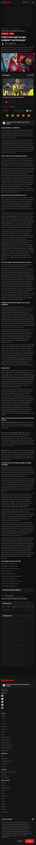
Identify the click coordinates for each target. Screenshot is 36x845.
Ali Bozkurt (10, 595)
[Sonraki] (32, 102)
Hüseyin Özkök (5, 33)
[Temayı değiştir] (32, 2)
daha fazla (30, 75)
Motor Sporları (5, 788)
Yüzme (3, 801)
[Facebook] (30, 111)
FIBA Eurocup (4, 764)
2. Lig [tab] (14, 606)
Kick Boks (4, 796)
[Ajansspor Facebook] (2, 696)
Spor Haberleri (4, 28)
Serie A (3, 734)
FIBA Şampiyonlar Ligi (6, 761)
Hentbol (3, 783)
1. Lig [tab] (8, 606)
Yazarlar (11, 33)
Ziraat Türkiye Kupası (6, 745)
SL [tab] (3, 606)
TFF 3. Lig (3, 724)
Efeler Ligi (3, 774)
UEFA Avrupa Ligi (5, 740)
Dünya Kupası (4, 750)
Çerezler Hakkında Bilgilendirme (15, 835)
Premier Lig (4, 729)
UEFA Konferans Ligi (6, 742)
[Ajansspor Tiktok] (2, 705)
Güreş (3, 785)
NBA (2, 756)
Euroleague (4, 758)
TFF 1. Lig (3, 718)
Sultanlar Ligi (5, 777)
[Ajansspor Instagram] (2, 702)
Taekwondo (4, 812)
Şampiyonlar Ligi (5, 737)
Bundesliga (4, 726)
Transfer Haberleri (6, 748)
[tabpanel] (18, 610)
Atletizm (3, 791)
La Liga (3, 732)
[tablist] (18, 607)
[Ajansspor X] (2, 699)
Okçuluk (3, 809)
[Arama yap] (24, 2)
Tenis (2, 798)
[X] (33, 111)
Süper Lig (3, 716)
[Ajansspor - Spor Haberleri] (6, 2)
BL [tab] (32, 606)
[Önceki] (4, 102)
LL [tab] (23, 606)
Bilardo (3, 804)
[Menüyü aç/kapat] (27, 2)
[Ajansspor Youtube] (2, 708)
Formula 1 (3, 806)
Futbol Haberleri (15, 28)
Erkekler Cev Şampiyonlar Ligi (9, 772)
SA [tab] (28, 606)
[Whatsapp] (27, 111)
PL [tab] (19, 606)
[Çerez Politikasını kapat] (33, 819)
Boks (2, 793)
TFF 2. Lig (3, 721)
